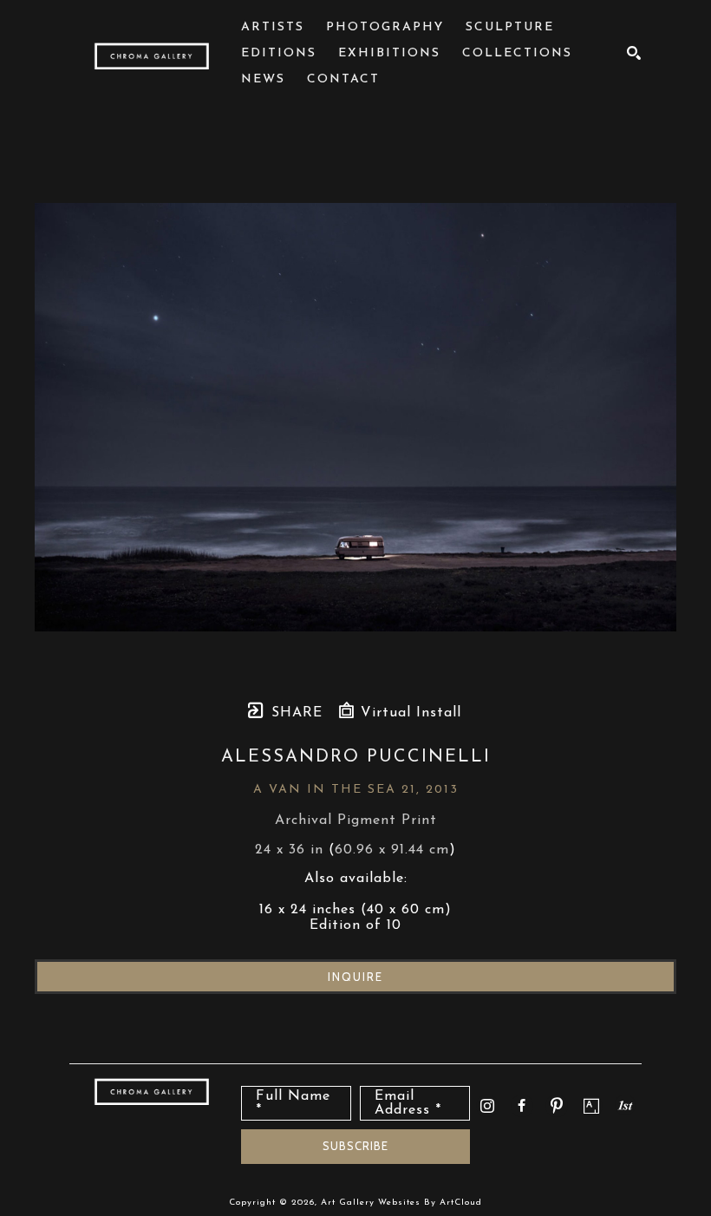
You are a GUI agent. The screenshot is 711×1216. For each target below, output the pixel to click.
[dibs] (625, 1105)
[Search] (634, 53)
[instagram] (487, 1106)
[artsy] (591, 1106)
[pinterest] (556, 1106)
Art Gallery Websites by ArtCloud (401, 1202)
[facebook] (522, 1106)
